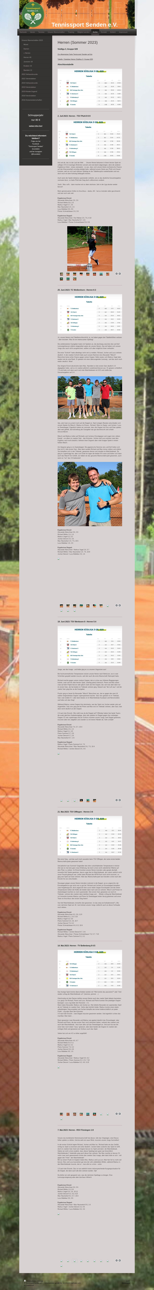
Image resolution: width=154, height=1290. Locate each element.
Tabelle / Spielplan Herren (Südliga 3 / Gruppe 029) (75, 59)
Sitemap (40, 1281)
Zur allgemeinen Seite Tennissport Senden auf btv (75, 54)
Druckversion (31, 1281)
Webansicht (126, 1283)
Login (128, 1281)
